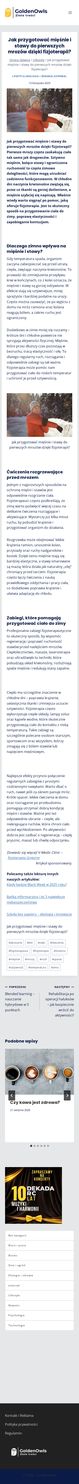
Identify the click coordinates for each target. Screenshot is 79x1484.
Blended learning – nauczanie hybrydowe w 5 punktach (20, 998)
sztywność (16, 967)
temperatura (37, 967)
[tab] (31, 1146)
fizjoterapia (41, 951)
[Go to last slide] (11, 1095)
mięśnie (14, 959)
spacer (57, 959)
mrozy (30, 959)
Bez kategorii (17, 1235)
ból (30, 942)
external (60, 76)
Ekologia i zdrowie (39, 76)
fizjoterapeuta (18, 951)
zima (55, 967)
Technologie (16, 1325)
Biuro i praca (17, 1245)
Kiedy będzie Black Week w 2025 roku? (37, 884)
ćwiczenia (57, 942)
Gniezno (60, 951)
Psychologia (16, 1315)
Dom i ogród (16, 1265)
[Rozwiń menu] (70, 12)
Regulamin (13, 1433)
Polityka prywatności (21, 1424)
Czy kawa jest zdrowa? (35, 1102)
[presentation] (39, 1072)
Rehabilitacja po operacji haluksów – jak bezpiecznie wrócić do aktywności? (59, 1001)
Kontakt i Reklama (19, 1415)
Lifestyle (18, 76)
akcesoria (15, 942)
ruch (43, 959)
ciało (41, 942)
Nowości (14, 1305)
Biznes (12, 1255)
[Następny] (67, 1095)
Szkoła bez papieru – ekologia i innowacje (39, 914)
